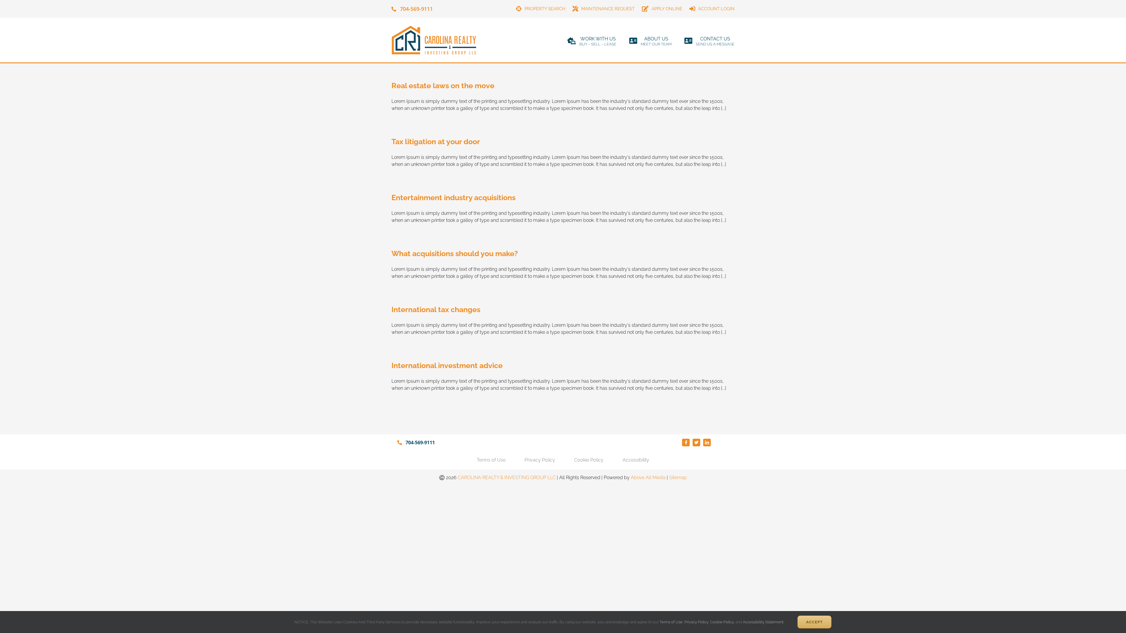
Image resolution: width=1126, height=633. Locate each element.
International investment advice (447, 365)
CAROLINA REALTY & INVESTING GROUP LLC (507, 477)
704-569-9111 (416, 8)
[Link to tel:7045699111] (393, 9)
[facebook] (686, 442)
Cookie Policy (722, 622)
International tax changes (435, 309)
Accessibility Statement (763, 622)
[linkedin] (707, 442)
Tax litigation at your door (435, 141)
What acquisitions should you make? (454, 253)
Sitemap (678, 477)
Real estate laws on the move (442, 85)
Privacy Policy (696, 622)
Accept (814, 622)
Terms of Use (671, 622)
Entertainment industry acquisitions (453, 197)
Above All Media (648, 477)
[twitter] (696, 442)
